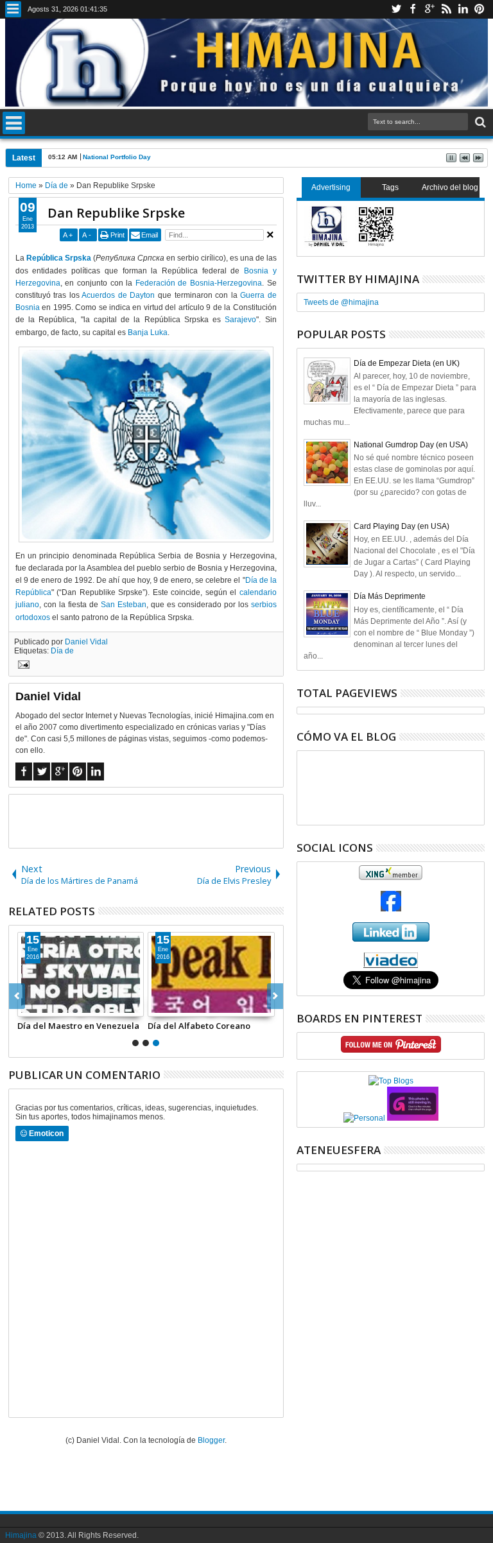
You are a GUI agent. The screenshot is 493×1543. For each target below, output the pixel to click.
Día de (62, 650)
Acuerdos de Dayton (118, 295)
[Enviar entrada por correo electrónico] (22, 666)
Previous (275, 996)
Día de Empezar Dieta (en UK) (407, 363)
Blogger (211, 1440)
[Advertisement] (159, 820)
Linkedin (462, 9)
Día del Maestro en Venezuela (78, 1025)
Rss (446, 9)
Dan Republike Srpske (116, 212)
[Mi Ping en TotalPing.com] (412, 1118)
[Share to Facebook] (27, 1006)
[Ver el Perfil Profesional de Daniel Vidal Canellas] (390, 965)
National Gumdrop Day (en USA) (411, 444)
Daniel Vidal (86, 641)
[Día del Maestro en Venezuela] (81, 974)
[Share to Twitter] (41, 1006)
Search (479, 122)
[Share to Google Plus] (55, 1006)
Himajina (21, 1535)
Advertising (330, 187)
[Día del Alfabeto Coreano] (211, 974)
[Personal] (364, 1118)
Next (17, 996)
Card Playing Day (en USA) (401, 526)
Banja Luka (148, 332)
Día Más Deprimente (390, 596)
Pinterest (479, 9)
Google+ (429, 9)
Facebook (412, 9)
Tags (390, 187)
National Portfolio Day (117, 156)
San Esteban (123, 604)
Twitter (396, 9)
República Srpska (58, 258)
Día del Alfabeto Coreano (199, 1025)
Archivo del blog (450, 187)
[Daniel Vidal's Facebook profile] (391, 908)
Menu (13, 9)
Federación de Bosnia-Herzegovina (198, 283)
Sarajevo (240, 319)
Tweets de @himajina (341, 302)
